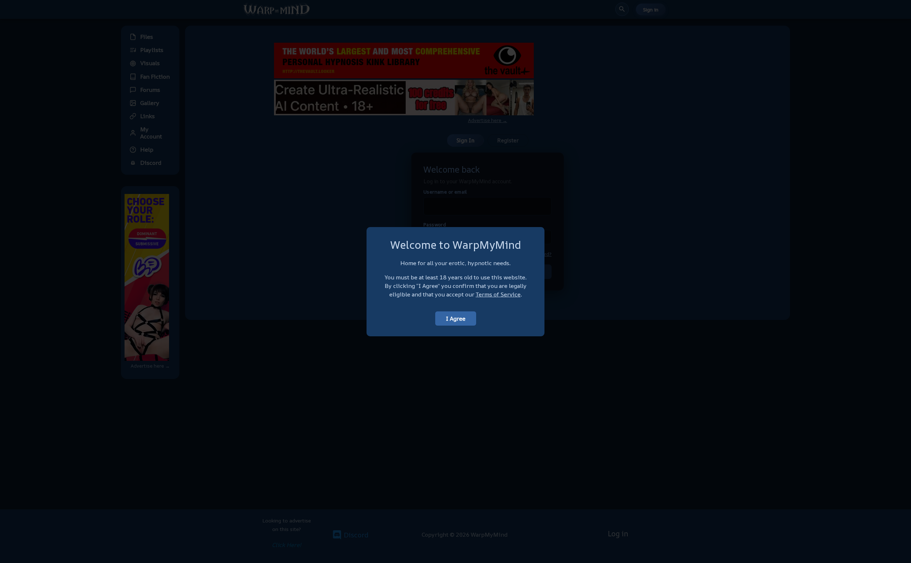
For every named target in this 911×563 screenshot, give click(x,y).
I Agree (455, 318)
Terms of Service (498, 294)
